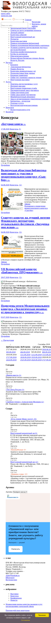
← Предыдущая (7, 340)
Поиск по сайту (8, 19)
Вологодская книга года (20, 110)
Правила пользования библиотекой (24, 43)
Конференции (16, 598)
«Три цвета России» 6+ (15, 390)
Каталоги (14, 65)
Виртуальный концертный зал (22, 37)
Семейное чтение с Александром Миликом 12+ (25, 402)
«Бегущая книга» (13, 124)
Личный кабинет (17, 33)
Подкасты (14, 39)
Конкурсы (10, 107)
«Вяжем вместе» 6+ (13, 375)
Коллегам (9, 112)
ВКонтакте (10, 578)
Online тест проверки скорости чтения (25, 77)
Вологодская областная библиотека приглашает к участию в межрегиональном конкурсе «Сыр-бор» (23, 175)
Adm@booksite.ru (13, 575)
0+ (20, 129)
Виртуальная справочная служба (23, 88)
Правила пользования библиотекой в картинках (29, 45)
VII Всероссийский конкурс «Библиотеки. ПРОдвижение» (22, 271)
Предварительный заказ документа (24, 90)
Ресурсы (9, 63)
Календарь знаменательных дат (23, 71)
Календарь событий (18, 35)
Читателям (36, 22)
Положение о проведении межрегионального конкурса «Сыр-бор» (36, 208)
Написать (15, 549)
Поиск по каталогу (19, 19)
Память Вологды (17, 69)
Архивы (9, 492)
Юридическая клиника (19, 56)
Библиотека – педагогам (20, 101)
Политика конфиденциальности (23, 52)
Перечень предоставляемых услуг (24, 84)
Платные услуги (17, 103)
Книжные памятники (19, 75)
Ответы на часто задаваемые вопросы (25, 30)
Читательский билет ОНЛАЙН (23, 28)
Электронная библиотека (20, 67)
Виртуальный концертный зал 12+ (24, 462)
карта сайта (5, 13)
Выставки (14, 594)
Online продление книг (19, 92)
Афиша (27, 204)
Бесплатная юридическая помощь (24, 105)
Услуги (8, 82)
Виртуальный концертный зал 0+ (23, 433)
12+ (20, 185)
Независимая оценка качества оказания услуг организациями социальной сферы (24, 605)
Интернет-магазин (17, 86)
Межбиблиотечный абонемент (22, 97)
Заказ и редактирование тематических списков (29, 99)
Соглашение (25, 620)
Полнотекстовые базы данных (22, 73)
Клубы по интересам (18, 54)
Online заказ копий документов (23, 95)
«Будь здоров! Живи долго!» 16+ (23, 419)
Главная (28, 20)
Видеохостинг (11, 580)
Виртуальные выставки (20, 80)
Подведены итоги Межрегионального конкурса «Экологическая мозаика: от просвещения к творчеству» (25, 309)
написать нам (6, 16)
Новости (13, 600)
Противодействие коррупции (18, 610)
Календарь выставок (18, 41)
